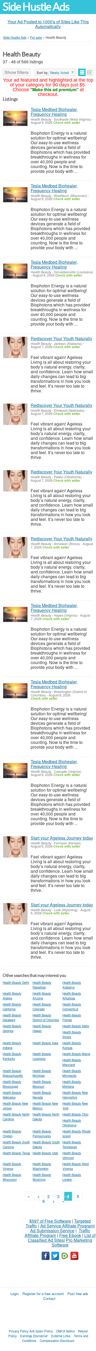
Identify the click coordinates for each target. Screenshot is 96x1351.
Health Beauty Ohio (75, 1114)
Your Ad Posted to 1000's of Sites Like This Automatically (48, 24)
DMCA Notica (65, 1331)
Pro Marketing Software (72, 1242)
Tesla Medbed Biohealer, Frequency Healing (54, 111)
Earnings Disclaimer (34, 1336)
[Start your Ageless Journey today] (15, 847)
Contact (49, 1298)
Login (14, 1293)
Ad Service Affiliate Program (67, 1226)
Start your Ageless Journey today (62, 838)
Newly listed (59, 72)
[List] (82, 72)
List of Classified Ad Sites (61, 1237)
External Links (60, 1336)
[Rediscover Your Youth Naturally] (15, 347)
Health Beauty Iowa (45, 1043)
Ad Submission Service (52, 1230)
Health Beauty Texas (16, 1153)
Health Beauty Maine (76, 1054)
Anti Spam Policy (41, 1331)
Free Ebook (70, 1235)
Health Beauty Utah (45, 1153)
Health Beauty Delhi (16, 982)
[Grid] (89, 72)
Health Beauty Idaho (75, 1026)
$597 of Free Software (50, 1221)
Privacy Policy (19, 1331)
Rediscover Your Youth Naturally (61, 338)
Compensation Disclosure (57, 1341)
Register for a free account (43, 1293)
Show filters (17, 72)
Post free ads (77, 1293)
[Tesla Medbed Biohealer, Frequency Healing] (15, 118)
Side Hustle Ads (36, 7)
